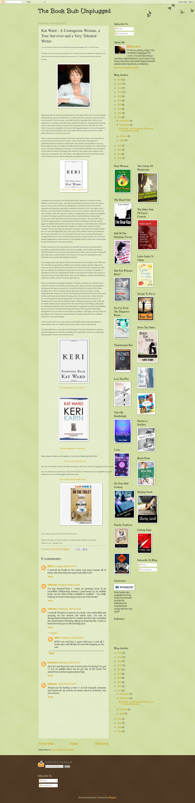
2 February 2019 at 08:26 (69, 609)
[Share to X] (81, 549)
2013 (119, 146)
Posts (120, 29)
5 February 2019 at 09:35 (71, 638)
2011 (119, 154)
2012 (119, 150)
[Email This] (76, 549)
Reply (50, 576)
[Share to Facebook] (84, 549)
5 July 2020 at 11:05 (67, 684)
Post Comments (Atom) (62, 750)
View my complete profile (126, 68)
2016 (119, 109)
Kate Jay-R (135, 47)
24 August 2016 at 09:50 (65, 566)
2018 (119, 100)
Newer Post (46, 743)
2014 (119, 117)
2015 (119, 113)
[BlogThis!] (79, 549)
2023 (119, 80)
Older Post (102, 743)
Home (74, 743)
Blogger (112, 797)
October (124, 136)
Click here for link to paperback (73, 190)
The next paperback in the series (71, 388)
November (125, 125)
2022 (119, 84)
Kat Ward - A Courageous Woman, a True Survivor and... (136, 129)
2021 (119, 88)
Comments (122, 33)
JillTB (50, 566)
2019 (119, 96)
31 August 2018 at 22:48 (69, 585)
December (125, 121)
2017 (119, 105)
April (122, 140)
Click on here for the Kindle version (72, 479)
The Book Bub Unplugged (74, 11)
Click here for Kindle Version (75, 461)
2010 (119, 158)
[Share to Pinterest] (86, 549)
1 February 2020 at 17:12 (69, 662)
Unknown (52, 585)
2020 (120, 92)
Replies (54, 633)
